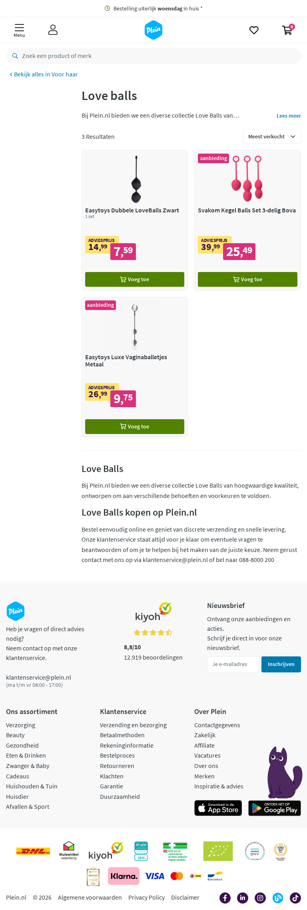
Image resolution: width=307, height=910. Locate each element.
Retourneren (117, 766)
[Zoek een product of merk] (13, 56)
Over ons (206, 766)
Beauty (15, 735)
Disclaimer (185, 897)
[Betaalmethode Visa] (154, 876)
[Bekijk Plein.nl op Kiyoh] (106, 851)
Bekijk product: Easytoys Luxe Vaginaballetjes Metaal (135, 367)
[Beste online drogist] (281, 851)
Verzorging (20, 725)
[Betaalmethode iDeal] (195, 876)
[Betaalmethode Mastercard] (177, 876)
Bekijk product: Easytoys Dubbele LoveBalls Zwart (135, 220)
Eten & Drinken (26, 755)
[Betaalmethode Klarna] (124, 876)
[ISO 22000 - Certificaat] (255, 851)
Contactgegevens (217, 725)
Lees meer (289, 115)
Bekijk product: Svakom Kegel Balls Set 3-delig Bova (248, 220)
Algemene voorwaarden (90, 897)
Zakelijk (204, 735)
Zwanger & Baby (27, 766)
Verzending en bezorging (133, 725)
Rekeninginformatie (127, 745)
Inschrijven (281, 664)
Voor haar (65, 74)
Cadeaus (17, 776)
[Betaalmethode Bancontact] (215, 876)
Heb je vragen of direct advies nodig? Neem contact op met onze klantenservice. (45, 643)
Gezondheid (22, 745)
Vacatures (207, 755)
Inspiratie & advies (218, 786)
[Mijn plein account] (53, 30)
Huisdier (17, 796)
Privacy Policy (146, 897)
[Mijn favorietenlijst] (254, 30)
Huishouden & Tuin (32, 786)
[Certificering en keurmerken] (218, 851)
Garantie (111, 786)
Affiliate (204, 745)
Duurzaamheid (120, 796)
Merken (204, 776)
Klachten (112, 776)
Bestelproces (117, 755)
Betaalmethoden (122, 735)
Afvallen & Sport (27, 806)
